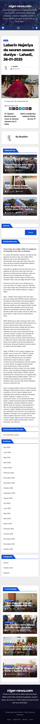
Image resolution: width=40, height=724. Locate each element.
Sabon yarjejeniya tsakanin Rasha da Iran (28, 116)
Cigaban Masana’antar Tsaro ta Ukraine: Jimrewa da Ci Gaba (11, 119)
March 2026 (7, 468)
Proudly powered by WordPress (14, 712)
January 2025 (8, 534)
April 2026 (7, 462)
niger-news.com (20, 6)
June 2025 (7, 508)
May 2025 (6, 513)
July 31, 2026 (11, 609)
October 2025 (8, 488)
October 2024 (8, 549)
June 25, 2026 (11, 674)
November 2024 (9, 544)
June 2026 (7, 452)
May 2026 (6, 457)
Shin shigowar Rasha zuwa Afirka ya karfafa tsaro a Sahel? (20, 209)
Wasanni (6, 573)
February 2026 (8, 473)
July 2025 (6, 503)
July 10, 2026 (11, 652)
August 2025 (7, 498)
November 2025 (9, 483)
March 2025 (7, 523)
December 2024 (9, 539)
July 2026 (6, 447)
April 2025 (7, 518)
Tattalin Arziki (8, 568)
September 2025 (9, 493)
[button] (33, 28)
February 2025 (8, 529)
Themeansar (19, 714)
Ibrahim (15, 66)
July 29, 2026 (11, 630)
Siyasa (6, 40)
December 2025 (9, 478)
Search (6, 226)
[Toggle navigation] (18, 27)
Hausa (31, 719)
